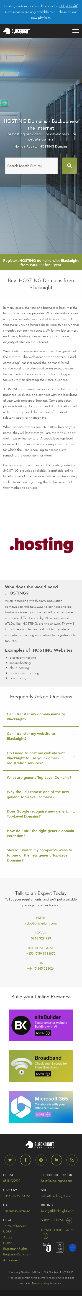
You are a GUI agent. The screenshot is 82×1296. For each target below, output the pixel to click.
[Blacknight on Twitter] (12, 1160)
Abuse (8, 1237)
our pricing (42, 1283)
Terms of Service (14, 1226)
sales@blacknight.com (41, 923)
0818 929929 (11, 1181)
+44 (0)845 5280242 (16, 1211)
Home (19, 146)
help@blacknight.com (56, 1181)
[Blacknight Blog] (72, 1160)
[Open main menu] (75, 31)
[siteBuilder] (41, 1025)
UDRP (7, 1232)
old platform (68, 6)
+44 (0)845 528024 (41, 968)
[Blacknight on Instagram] (43, 1160)
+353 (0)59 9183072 (41, 953)
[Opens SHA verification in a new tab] (73, 1247)
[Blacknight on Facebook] (27, 1160)
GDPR (7, 1243)
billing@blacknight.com (57, 1211)
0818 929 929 (41, 938)
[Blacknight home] (16, 31)
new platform (40, 18)
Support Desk (53, 1220)
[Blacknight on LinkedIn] (58, 1160)
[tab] (41, 717)
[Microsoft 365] (41, 1106)
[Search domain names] (69, 166)
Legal (8, 1220)
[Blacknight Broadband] (41, 1066)
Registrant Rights (15, 1249)
